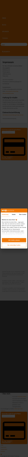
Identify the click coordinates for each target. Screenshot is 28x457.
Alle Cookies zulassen (14, 240)
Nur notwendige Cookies (14, 245)
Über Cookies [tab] (22, 214)
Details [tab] (14, 214)
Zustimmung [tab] (5, 214)
